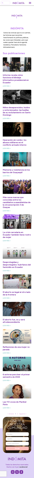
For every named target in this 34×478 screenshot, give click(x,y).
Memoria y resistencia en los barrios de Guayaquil (16, 171)
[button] (30, 3)
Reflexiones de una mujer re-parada (16, 348)
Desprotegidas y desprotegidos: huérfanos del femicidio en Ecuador (17, 264)
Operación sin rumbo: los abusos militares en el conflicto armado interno (14, 142)
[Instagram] (13, 472)
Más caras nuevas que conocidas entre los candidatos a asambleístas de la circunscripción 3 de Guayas (17, 202)
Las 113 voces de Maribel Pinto (14, 403)
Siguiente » (22, 414)
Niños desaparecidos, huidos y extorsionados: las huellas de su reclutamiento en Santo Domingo (17, 111)
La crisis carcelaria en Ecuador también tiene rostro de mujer (17, 235)
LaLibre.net (23, 467)
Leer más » (7, 86)
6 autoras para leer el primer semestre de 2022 (16, 375)
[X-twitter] (17, 472)
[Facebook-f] (21, 472)
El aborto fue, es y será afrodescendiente (14, 320)
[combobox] (5, 3)
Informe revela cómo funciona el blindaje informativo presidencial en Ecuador (16, 79)
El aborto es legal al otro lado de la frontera (16, 293)
